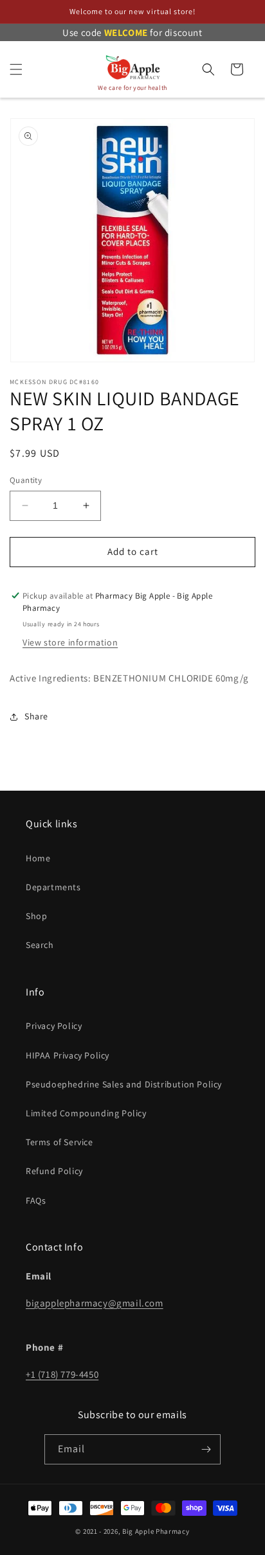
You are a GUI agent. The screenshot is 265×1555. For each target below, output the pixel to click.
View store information (70, 642)
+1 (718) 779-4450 (62, 1374)
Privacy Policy (54, 1026)
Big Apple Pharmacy (156, 1531)
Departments (53, 887)
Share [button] (36, 716)
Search (40, 945)
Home (38, 858)
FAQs (36, 1200)
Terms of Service (59, 1142)
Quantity (26, 480)
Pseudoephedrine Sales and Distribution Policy (124, 1084)
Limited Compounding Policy (86, 1113)
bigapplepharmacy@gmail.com (94, 1303)
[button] (16, 69)
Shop (36, 916)
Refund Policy (54, 1171)
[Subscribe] (206, 1449)
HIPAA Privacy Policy (67, 1055)
